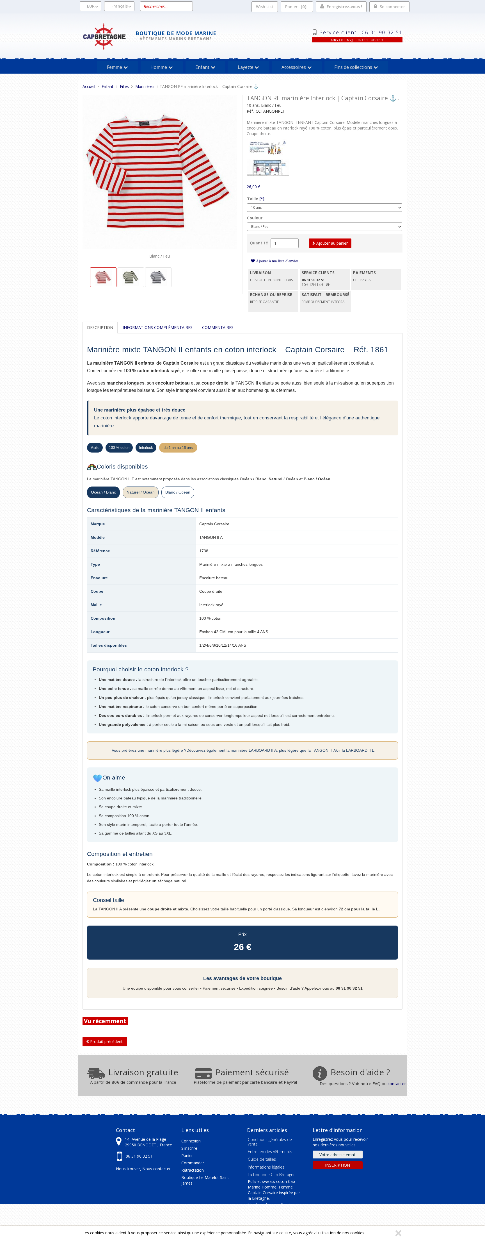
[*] (261, 198)
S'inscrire (189, 1148)
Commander (192, 1162)
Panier (295, 6)
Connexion (191, 1141)
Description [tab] (100, 327)
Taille (255, 198)
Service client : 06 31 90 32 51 (361, 32)
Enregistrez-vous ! (344, 6)
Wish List (264, 6)
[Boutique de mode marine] (109, 36)
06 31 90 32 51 (139, 1156)
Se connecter (392, 6)
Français (119, 6)
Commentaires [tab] (218, 327)
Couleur (254, 218)
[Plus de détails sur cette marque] (268, 147)
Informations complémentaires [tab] (158, 327)
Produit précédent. (106, 1041)
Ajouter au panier (331, 243)
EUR (91, 6)
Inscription (337, 1165)
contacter (397, 1083)
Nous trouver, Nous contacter (143, 1168)
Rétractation (192, 1170)
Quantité (259, 243)
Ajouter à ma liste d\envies (276, 261)
